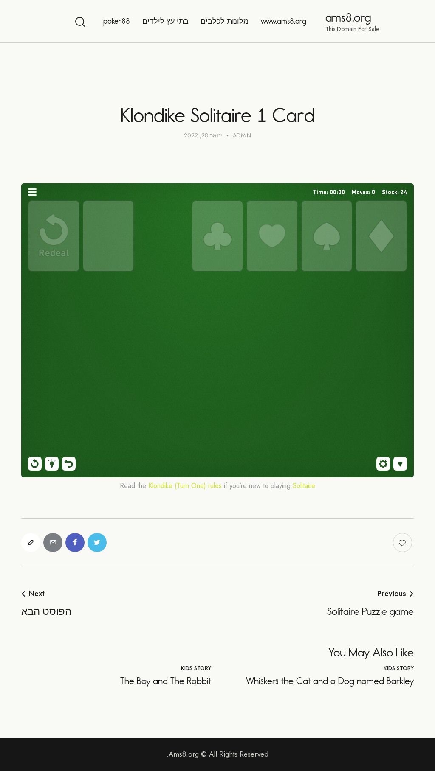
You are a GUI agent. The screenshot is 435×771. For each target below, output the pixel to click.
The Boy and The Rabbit (165, 681)
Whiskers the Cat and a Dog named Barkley (330, 681)
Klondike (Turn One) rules (185, 486)
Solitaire (304, 486)
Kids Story (399, 668)
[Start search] (81, 22)
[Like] (403, 542)
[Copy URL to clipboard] (30, 542)
